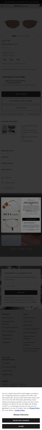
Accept (21, 426)
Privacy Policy (34, 408)
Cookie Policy (20, 410)
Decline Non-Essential (21, 420)
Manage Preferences (21, 414)
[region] (21, 408)
